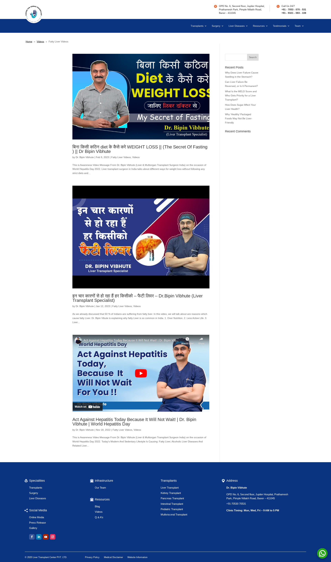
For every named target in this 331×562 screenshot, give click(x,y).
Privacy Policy (92, 557)
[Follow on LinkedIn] (39, 537)
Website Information (137, 557)
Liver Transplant (170, 487)
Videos (40, 41)
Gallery (33, 527)
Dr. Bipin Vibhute (85, 157)
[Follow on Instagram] (52, 537)
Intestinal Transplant (172, 503)
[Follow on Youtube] (45, 537)
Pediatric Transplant (172, 509)
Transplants (197, 26)
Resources (259, 26)
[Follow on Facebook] (32, 537)
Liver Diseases (237, 26)
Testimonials (279, 26)
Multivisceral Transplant (174, 514)
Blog (97, 506)
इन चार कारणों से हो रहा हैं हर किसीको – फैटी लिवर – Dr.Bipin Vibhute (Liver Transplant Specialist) (137, 298)
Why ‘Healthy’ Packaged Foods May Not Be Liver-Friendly (238, 118)
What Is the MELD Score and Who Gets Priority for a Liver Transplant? (241, 95)
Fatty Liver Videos (121, 157)
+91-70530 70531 (236, 503)
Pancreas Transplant (172, 498)
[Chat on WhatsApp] (322, 553)
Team (298, 26)
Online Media (36, 517)
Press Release (37, 522)
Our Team (100, 487)
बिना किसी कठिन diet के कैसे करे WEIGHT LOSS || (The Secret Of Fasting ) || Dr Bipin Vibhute (139, 149)
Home (29, 41)
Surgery (216, 26)
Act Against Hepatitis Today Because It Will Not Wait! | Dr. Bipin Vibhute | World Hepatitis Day (134, 421)
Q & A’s (99, 517)
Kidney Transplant (171, 492)
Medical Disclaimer (113, 557)
